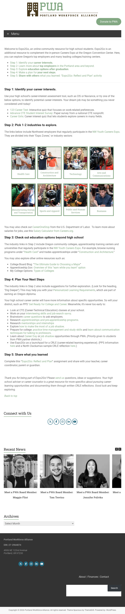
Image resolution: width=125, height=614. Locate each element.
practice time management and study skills (57, 329)
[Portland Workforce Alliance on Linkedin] (68, 422)
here (12, 345)
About (82, 576)
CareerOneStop (41, 227)
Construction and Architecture (96, 252)
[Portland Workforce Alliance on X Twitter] (50, 422)
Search (114, 588)
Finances (93, 576)
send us (59, 377)
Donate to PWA (109, 21)
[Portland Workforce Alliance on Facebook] (56, 422)
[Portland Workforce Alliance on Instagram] (62, 422)
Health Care (31, 252)
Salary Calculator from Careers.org (53, 230)
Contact (104, 576)
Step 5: (56, 75)
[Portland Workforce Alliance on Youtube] (74, 422)
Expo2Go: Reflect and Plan (37, 361)
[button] (119, 449)
